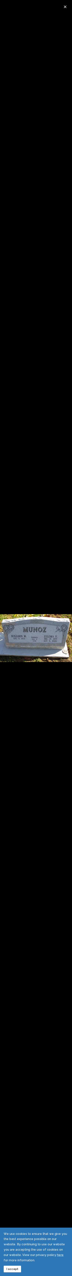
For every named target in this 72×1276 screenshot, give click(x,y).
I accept (12, 1268)
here (60, 1255)
